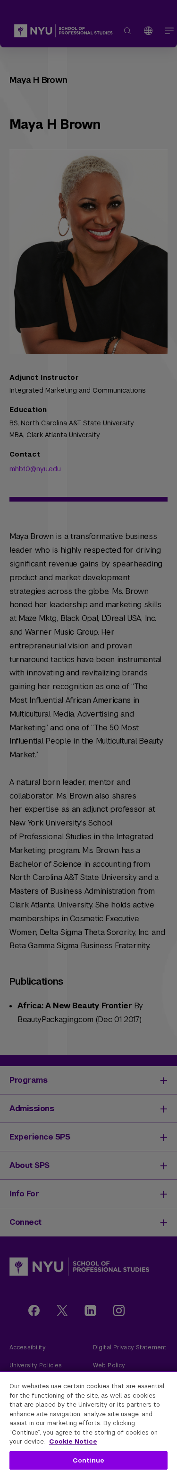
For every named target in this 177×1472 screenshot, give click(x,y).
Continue (88, 1460)
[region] (88, 1421)
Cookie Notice (73, 1441)
